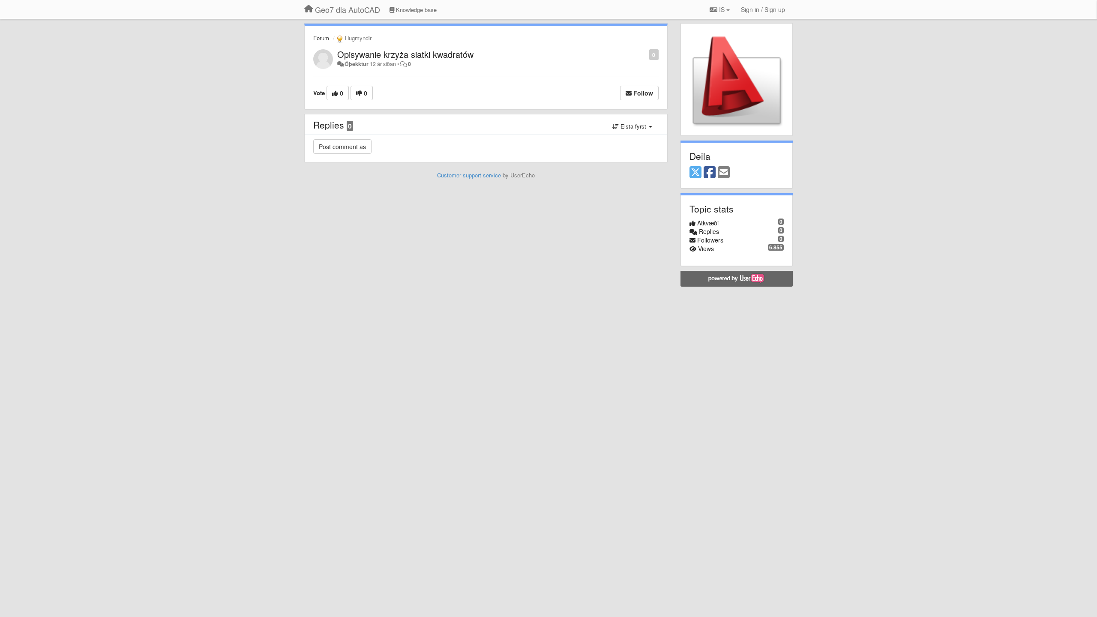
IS (721, 9)
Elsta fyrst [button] (633, 126)
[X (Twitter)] (695, 172)
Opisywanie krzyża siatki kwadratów (405, 54)
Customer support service (469, 175)
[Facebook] (710, 172)
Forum (321, 38)
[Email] (724, 172)
